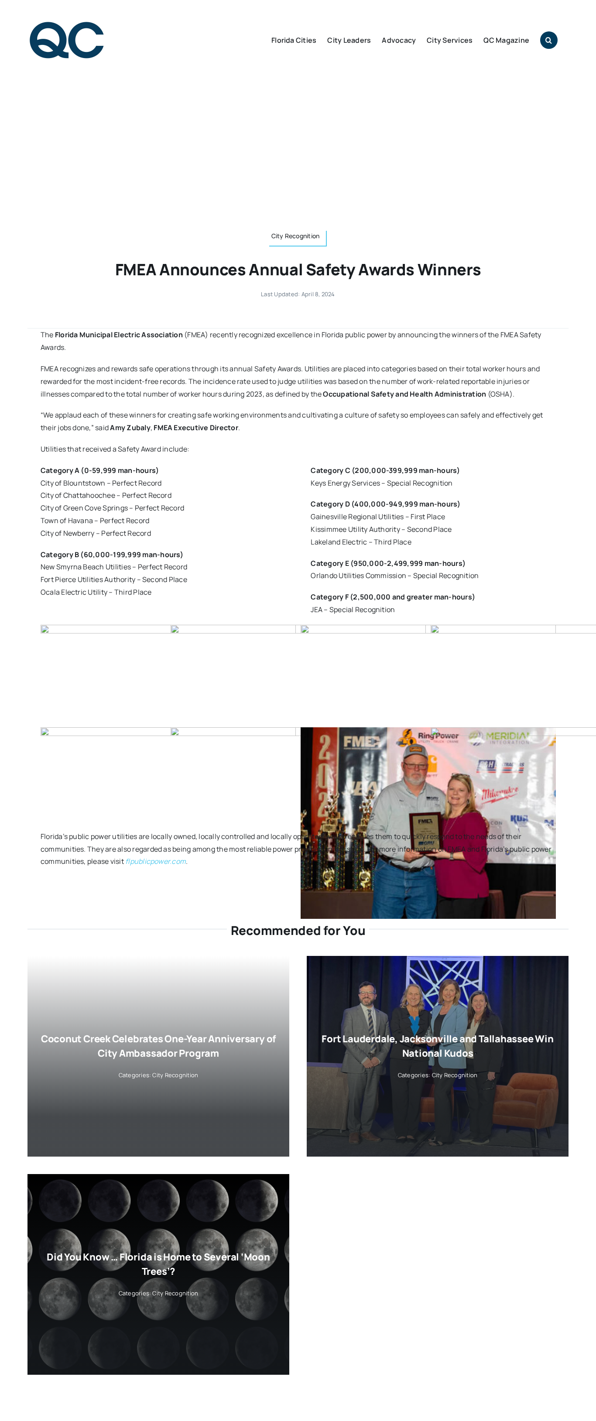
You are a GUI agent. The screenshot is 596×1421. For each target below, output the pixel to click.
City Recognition (175, 1075)
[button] (549, 40)
